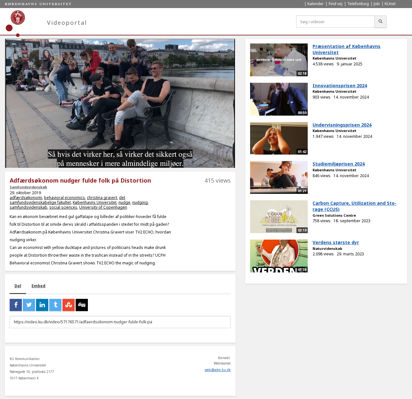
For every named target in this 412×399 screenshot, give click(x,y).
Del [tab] (17, 286)
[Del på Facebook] (16, 305)
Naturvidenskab (327, 248)
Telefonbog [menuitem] (358, 3)
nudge (124, 202)
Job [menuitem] (377, 3)
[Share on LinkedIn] (42, 305)
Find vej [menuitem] (335, 3)
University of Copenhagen (103, 207)
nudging (140, 202)
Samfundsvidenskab (28, 187)
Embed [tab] (38, 286)
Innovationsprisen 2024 (340, 85)
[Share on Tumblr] (55, 305)
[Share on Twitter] (29, 305)
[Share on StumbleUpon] (68, 305)
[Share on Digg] (82, 305)
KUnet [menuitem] (390, 3)
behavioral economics (64, 197)
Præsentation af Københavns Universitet (346, 49)
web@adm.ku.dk (218, 369)
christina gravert (102, 197)
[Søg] (380, 21)
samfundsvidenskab (28, 207)
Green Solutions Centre (334, 215)
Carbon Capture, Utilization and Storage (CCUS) (355, 206)
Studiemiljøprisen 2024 (339, 164)
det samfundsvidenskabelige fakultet (67, 200)
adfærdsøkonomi (26, 197)
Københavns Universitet (95, 202)
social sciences (63, 207)
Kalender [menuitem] (315, 3)
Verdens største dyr (336, 242)
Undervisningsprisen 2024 (342, 125)
